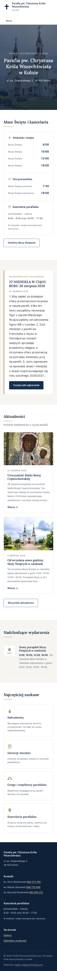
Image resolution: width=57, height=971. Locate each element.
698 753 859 (33, 887)
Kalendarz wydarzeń (15, 940)
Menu (9, 20)
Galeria (8, 935)
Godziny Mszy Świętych (22, 242)
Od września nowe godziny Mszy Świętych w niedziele (25, 562)
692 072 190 (34, 881)
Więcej (11, 507)
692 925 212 (36, 892)
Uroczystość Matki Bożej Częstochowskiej (24, 477)
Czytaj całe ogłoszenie (26, 385)
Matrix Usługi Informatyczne (29, 965)
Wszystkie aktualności (21, 602)
